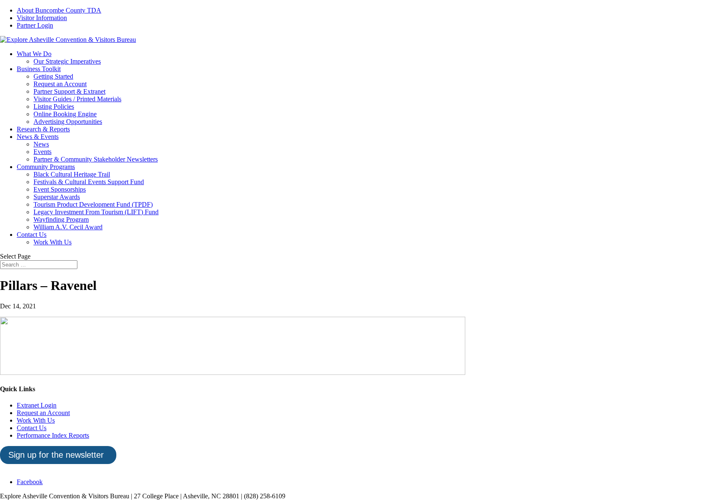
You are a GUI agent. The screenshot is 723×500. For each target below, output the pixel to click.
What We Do (34, 53)
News (41, 144)
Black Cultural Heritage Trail (71, 174)
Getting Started (53, 76)
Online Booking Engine (65, 114)
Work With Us (52, 242)
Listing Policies (53, 106)
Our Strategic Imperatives (67, 61)
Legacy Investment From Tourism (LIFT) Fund (96, 211)
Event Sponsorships (59, 189)
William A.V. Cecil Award (68, 227)
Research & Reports (43, 129)
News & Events (38, 136)
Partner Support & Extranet (69, 91)
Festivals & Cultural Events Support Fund (88, 181)
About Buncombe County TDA (59, 10)
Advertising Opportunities (67, 121)
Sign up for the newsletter (56, 454)
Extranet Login (36, 405)
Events (42, 151)
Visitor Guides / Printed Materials (77, 99)
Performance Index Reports (53, 435)
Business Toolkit (39, 68)
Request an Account (60, 83)
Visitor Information (42, 17)
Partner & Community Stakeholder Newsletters (95, 159)
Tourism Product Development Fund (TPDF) (93, 204)
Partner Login (35, 25)
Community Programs (46, 166)
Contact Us (31, 234)
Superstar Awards (56, 196)
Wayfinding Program (61, 219)
